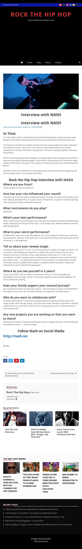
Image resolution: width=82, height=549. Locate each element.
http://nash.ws (15, 336)
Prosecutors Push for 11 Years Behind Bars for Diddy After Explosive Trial (51, 483)
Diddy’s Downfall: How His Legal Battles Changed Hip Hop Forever (31, 509)
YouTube (60, 5)
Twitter (64, 5)
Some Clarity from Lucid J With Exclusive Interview (66, 432)
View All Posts (12, 396)
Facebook (70, 5)
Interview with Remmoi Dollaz (62, 373)
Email (73, 5)
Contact (58, 62)
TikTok (77, 5)
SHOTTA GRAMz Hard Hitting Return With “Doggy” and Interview (40, 433)
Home (29, 62)
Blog (39, 62)
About (47, 62)
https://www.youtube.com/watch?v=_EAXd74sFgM (22, 127)
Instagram (67, 5)
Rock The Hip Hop (41, 14)
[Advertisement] (41, 37)
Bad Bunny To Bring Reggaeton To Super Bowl (24, 521)
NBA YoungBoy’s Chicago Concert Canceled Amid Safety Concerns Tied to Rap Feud (38, 524)
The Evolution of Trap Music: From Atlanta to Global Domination (31, 480)
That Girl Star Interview (11, 430)
